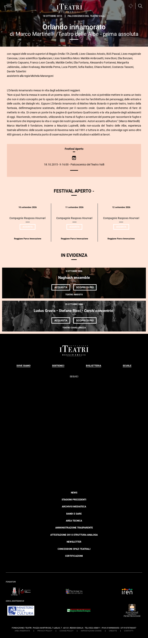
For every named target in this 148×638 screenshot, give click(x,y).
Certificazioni (74, 556)
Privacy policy (44, 631)
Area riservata (22, 631)
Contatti (128, 631)
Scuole (127, 365)
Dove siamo (23, 365)
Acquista (29, 227)
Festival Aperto (74, 148)
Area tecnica (74, 520)
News (74, 492)
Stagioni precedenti (74, 499)
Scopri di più (86, 288)
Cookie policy (66, 631)
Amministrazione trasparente (74, 527)
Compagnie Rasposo (27, 218)
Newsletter (74, 541)
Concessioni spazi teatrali (74, 549)
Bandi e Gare (74, 513)
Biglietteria (93, 365)
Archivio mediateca (74, 506)
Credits (113, 631)
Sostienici (58, 365)
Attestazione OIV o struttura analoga (74, 535)
